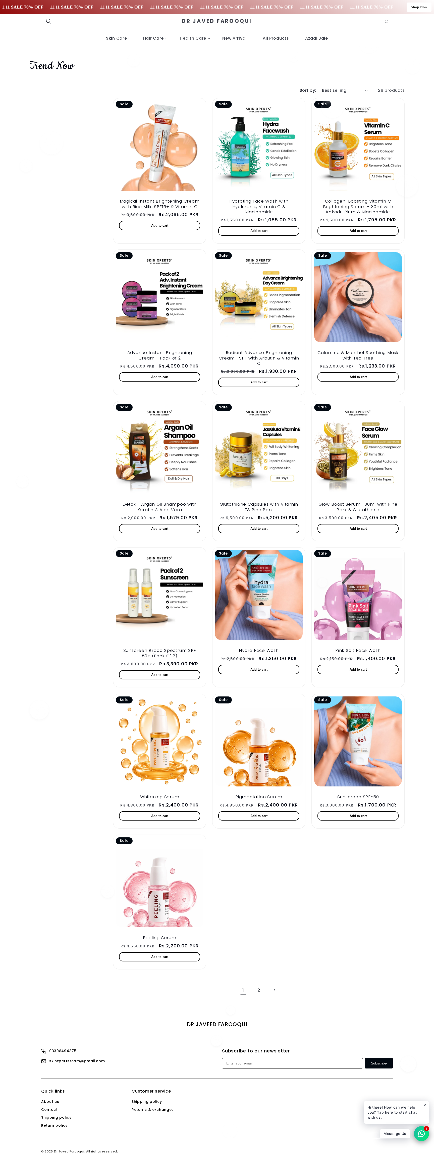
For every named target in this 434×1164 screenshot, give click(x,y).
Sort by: (308, 90)
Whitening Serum (159, 796)
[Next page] (274, 990)
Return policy (54, 1125)
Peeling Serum (159, 937)
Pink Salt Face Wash (358, 650)
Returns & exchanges (153, 1109)
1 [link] (243, 990)
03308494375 (63, 1050)
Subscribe (379, 1063)
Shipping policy (56, 1117)
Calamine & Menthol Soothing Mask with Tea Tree (358, 355)
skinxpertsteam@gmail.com (77, 1060)
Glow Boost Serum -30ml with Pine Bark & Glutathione (358, 507)
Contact (49, 1109)
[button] (48, 21)
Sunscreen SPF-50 (358, 796)
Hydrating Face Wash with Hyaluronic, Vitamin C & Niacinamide (259, 207)
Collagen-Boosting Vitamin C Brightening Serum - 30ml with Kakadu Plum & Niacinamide (358, 207)
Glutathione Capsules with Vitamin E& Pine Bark (259, 507)
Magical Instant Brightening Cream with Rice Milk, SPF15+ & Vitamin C (160, 204)
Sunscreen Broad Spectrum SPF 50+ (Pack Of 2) (159, 653)
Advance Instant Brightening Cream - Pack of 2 (159, 355)
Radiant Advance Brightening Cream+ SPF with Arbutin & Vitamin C (259, 358)
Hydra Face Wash (259, 650)
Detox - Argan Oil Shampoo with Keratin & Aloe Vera (160, 507)
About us (50, 1101)
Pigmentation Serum (258, 796)
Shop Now (419, 7)
